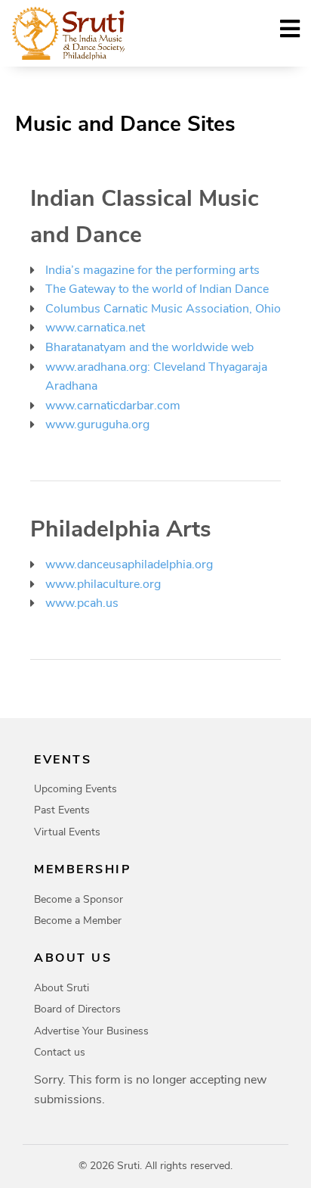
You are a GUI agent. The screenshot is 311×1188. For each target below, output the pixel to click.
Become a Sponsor (78, 899)
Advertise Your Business (91, 1031)
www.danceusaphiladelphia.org (129, 564)
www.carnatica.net (95, 327)
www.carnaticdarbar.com (112, 405)
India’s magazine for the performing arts (152, 270)
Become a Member (78, 920)
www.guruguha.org (97, 424)
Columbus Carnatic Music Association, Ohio (163, 308)
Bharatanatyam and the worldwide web (149, 347)
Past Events (62, 810)
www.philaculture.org (103, 584)
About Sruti (61, 988)
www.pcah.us (82, 603)
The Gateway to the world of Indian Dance (157, 289)
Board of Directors (77, 1009)
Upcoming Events (75, 789)
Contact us (59, 1052)
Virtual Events (67, 832)
